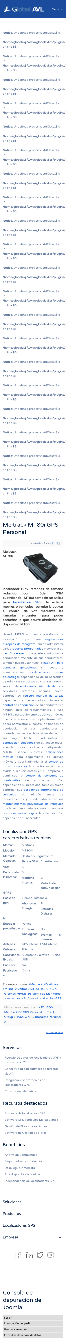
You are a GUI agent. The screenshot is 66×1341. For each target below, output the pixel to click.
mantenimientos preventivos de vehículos (33, 804)
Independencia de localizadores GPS (30, 1181)
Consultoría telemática (20, 1091)
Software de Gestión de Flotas (26, 1133)
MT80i (9, 989)
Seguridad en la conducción (24, 1161)
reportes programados (27, 648)
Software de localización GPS (25, 1113)
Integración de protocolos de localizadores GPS (25, 1082)
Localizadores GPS (19, 1225)
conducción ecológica (21, 813)
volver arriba (54, 1032)
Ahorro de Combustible (21, 1155)
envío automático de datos (40, 686)
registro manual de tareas (43, 696)
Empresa (10, 1237)
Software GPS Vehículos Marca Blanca (31, 1120)
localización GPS (27, 602)
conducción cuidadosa (19, 743)
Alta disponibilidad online (22, 1174)
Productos (12, 1214)
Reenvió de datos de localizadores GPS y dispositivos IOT (33, 1060)
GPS (45, 989)
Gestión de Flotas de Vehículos (26, 1126)
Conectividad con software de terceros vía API (31, 1071)
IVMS (23, 994)
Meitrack (36, 984)
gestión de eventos (16, 653)
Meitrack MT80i (28, 989)
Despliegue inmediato (20, 1168)
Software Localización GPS (42, 998)
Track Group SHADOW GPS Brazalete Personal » (32, 1016)
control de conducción (19, 705)
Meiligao (52, 984)
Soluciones (12, 1202)
